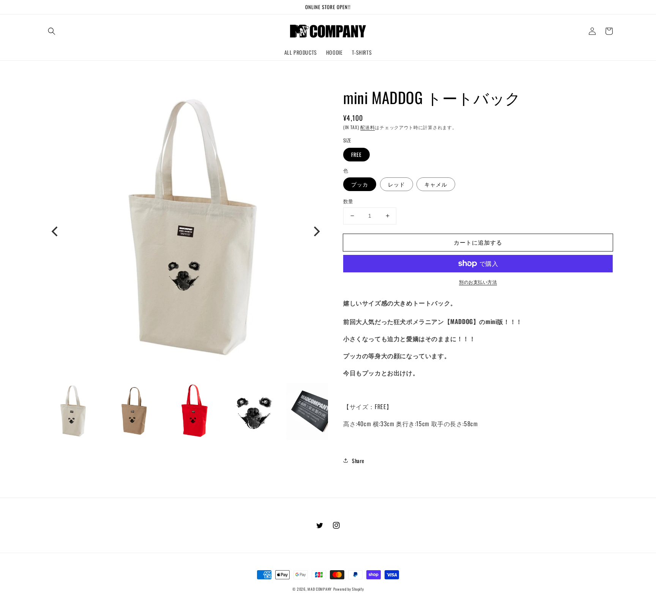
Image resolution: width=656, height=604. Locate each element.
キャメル (435, 184)
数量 (348, 201)
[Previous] (55, 231)
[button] (51, 31)
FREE (356, 154)
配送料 (367, 127)
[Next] (316, 231)
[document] (185, 231)
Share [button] (358, 461)
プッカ (359, 184)
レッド (396, 184)
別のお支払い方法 (478, 281)
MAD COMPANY (320, 589)
